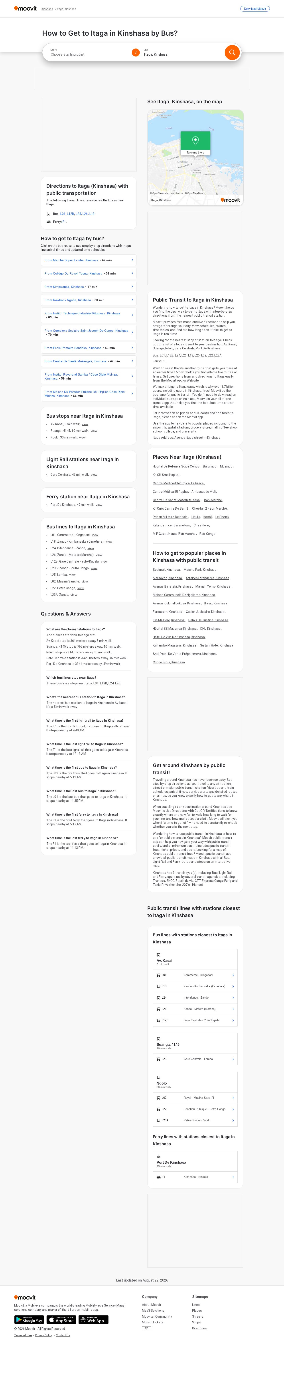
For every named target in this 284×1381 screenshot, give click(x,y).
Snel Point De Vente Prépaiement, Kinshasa (184, 654)
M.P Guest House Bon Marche (174, 534)
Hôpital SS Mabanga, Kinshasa (175, 628)
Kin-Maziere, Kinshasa (169, 620)
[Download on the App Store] (61, 1319)
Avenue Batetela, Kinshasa (172, 586)
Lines (196, 1305)
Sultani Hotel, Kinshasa (216, 645)
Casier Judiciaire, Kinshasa (205, 612)
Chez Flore (201, 525)
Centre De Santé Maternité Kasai (176, 500)
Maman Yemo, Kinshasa (212, 586)
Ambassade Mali (203, 491)
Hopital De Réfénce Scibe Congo (176, 466)
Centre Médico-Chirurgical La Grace (178, 483)
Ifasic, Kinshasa (215, 603)
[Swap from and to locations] (136, 52)
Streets (197, 1316)
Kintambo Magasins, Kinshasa (174, 645)
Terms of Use (23, 1335)
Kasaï (207, 517)
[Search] (232, 52)
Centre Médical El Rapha (170, 491)
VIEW (85, 424)
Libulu (195, 517)
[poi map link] (195, 157)
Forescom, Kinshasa (167, 612)
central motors (179, 525)
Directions (199, 1328)
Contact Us (63, 1335)
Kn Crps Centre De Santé (170, 508)
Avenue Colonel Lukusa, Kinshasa (177, 603)
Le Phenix (222, 517)
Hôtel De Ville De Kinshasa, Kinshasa (179, 637)
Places (197, 1310)
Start (53, 50)
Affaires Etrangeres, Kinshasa (207, 578)
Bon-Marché (213, 500)
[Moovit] (25, 9)
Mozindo (226, 466)
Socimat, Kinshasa (166, 569)
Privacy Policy (43, 1335)
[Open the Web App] (93, 1319)
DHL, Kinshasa (210, 628)
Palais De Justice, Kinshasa (208, 620)
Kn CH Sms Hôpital (166, 475)
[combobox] (89, 54)
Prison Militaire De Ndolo (170, 517)
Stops (196, 1322)
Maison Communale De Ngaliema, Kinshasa (184, 595)
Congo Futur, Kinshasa (169, 662)
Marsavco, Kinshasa (167, 578)
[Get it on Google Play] (29, 1319)
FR (146, 1328)
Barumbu (209, 466)
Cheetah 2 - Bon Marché (209, 508)
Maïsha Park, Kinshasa (200, 569)
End (146, 50)
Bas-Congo (207, 534)
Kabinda (158, 525)
